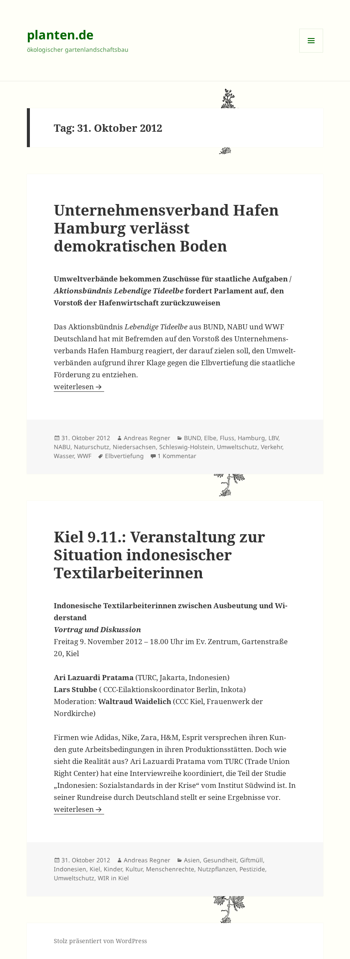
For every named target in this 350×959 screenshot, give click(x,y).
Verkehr (271, 447)
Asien (192, 860)
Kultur (134, 869)
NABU (62, 447)
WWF (84, 456)
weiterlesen (79, 386)
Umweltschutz (237, 447)
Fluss (227, 438)
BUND (192, 438)
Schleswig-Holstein (186, 447)
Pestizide (252, 869)
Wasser (64, 456)
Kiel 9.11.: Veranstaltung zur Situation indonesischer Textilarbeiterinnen (159, 555)
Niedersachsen (134, 447)
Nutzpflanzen (217, 869)
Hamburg (251, 438)
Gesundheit (219, 860)
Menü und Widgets (311, 52)
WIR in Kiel (113, 878)
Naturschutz (91, 447)
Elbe (210, 438)
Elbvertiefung (124, 456)
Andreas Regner (147, 438)
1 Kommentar (177, 456)
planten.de (60, 34)
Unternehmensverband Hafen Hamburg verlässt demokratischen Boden (166, 228)
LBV (273, 438)
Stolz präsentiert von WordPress (100, 941)
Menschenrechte (170, 869)
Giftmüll (251, 860)
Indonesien (70, 869)
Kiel (95, 869)
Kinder (113, 869)
